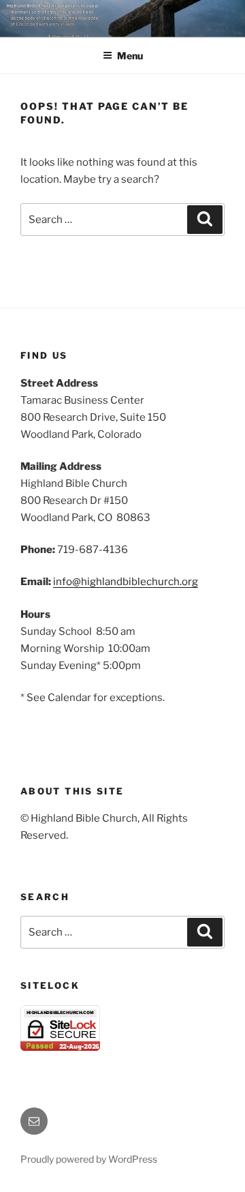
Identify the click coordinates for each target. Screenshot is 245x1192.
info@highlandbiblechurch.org (125, 582)
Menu (130, 55)
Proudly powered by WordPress (88, 1159)
